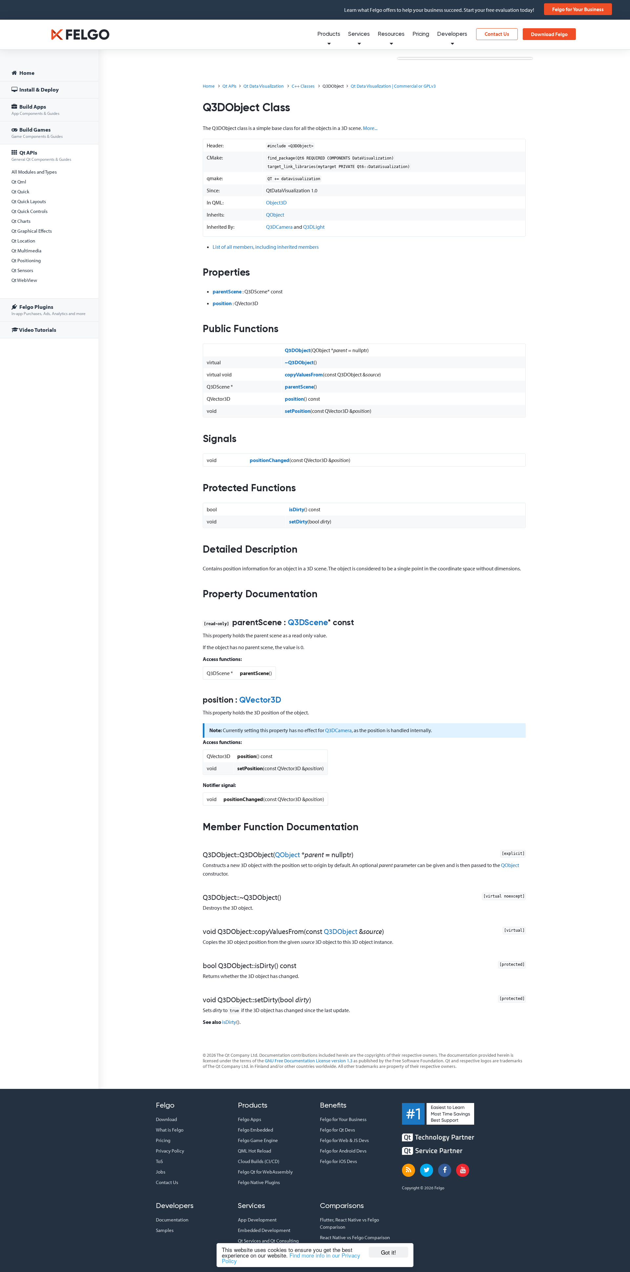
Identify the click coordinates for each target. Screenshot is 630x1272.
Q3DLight (314, 226)
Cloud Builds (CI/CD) (258, 1161)
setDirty (298, 521)
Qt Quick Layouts (28, 201)
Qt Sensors (22, 270)
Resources (391, 34)
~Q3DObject (299, 362)
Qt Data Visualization (263, 86)
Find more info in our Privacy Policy (291, 1258)
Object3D (276, 202)
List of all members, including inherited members (266, 247)
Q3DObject (297, 350)
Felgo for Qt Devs (337, 1130)
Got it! (388, 1252)
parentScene (227, 291)
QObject (275, 214)
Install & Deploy (38, 89)
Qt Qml (18, 182)
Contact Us (497, 34)
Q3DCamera (279, 226)
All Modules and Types (34, 172)
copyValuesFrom (304, 374)
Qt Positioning (26, 260)
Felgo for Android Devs (343, 1151)
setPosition (297, 411)
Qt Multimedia (26, 250)
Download (166, 1119)
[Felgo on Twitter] (426, 1170)
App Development (257, 1220)
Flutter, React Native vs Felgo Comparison (349, 1223)
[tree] (49, 202)
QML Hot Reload (254, 1151)
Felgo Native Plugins (259, 1182)
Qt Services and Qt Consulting (268, 1241)
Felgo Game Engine (258, 1140)
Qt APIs (41, 155)
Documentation (172, 1220)
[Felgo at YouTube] (462, 1170)
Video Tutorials (37, 329)
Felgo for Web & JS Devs (344, 1140)
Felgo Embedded (255, 1130)
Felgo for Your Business (578, 9)
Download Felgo (549, 34)
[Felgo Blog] (408, 1170)
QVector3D (260, 700)
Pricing (420, 34)
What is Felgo (169, 1130)
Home (26, 72)
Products (328, 34)
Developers (452, 34)
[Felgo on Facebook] (444, 1170)
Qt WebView (24, 280)
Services (359, 34)
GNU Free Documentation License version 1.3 (308, 1061)
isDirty (296, 509)
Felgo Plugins (48, 309)
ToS (159, 1161)
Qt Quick (20, 191)
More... (370, 128)
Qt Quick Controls (29, 211)
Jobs (160, 1172)
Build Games (37, 132)
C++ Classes (303, 86)
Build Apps (35, 109)
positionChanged (269, 460)
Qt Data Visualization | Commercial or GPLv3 (393, 86)
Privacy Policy (170, 1151)
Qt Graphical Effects (31, 231)
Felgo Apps (249, 1119)
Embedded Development (264, 1230)
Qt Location (23, 241)
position (222, 303)
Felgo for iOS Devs (338, 1161)
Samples (165, 1230)
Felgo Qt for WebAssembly (265, 1172)
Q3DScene (308, 623)
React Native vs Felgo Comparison (355, 1237)
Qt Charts (21, 221)
